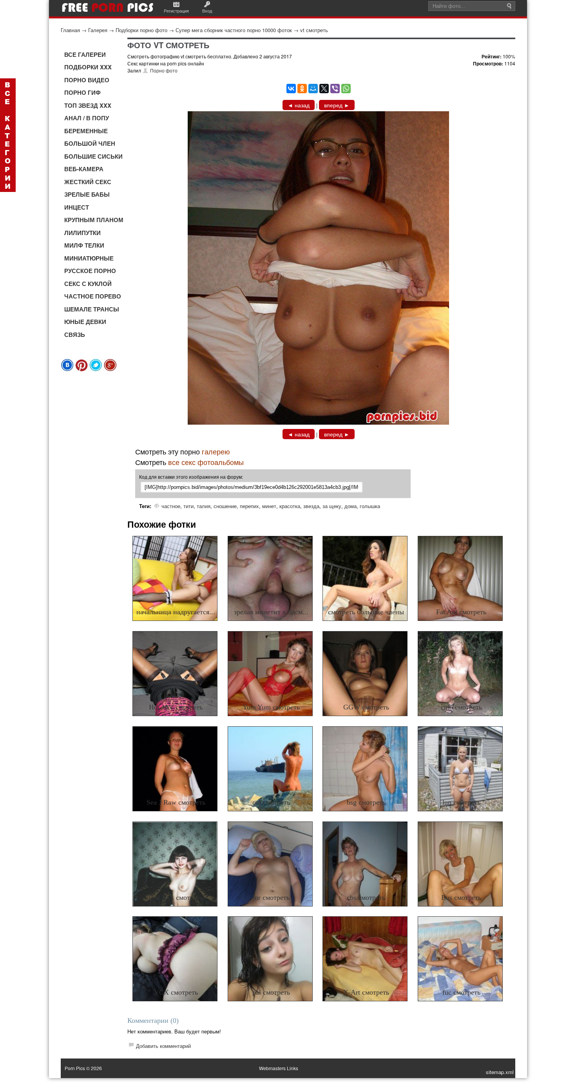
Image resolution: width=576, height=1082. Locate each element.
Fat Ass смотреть (461, 612)
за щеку (331, 506)
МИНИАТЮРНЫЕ (89, 258)
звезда (311, 506)
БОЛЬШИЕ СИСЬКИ (93, 156)
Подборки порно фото (141, 30)
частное (170, 506)
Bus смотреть (461, 897)
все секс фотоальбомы (206, 462)
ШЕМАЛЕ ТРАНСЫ (91, 309)
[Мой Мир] (313, 88)
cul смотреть (271, 802)
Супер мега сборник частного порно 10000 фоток (234, 30)
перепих (249, 506)
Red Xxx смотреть (176, 897)
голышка (370, 506)
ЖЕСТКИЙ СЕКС (87, 181)
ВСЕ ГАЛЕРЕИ (85, 54)
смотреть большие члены (366, 612)
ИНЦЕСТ (76, 207)
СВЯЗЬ (74, 334)
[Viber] (335, 88)
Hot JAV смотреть (176, 707)
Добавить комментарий (163, 1045)
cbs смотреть (366, 897)
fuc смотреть (461, 992)
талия (203, 506)
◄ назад (299, 105)
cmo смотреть (461, 707)
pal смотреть (271, 992)
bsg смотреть (366, 802)
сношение (225, 506)
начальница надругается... (175, 612)
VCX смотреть (176, 992)
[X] (324, 88)
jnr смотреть (271, 897)
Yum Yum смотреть (271, 707)
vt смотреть (314, 30)
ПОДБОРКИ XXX (88, 67)
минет (269, 506)
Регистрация (176, 10)
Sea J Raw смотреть (176, 802)
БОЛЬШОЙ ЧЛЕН (89, 143)
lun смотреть (461, 802)
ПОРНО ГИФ (82, 92)
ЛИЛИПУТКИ (82, 232)
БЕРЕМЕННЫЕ (86, 131)
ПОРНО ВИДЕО (86, 80)
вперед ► (337, 105)
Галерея (97, 30)
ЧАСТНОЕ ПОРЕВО (92, 296)
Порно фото (164, 70)
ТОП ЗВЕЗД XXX (87, 105)
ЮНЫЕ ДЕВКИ (85, 321)
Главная (70, 30)
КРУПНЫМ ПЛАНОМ (93, 219)
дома (350, 506)
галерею (216, 451)
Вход (207, 10)
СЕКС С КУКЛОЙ (88, 283)
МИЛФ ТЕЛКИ (84, 245)
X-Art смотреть (366, 992)
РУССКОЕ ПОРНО (90, 270)
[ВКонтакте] (291, 88)
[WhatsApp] (346, 88)
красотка (289, 506)
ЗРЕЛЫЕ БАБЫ (87, 194)
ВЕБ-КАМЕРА (83, 169)
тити (188, 506)
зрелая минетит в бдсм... (271, 612)
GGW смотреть (366, 707)
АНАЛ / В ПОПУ (86, 118)
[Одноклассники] (302, 88)
